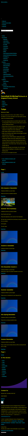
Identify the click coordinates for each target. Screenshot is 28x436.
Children (3, 102)
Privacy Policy (18, 422)
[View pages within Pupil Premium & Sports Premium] (16, 53)
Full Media (13, 422)
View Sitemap (20, 420)
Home (3, 101)
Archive (2, 172)
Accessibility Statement (5, 422)
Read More (3, 196)
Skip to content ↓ (4, 1)
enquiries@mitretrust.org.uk (5, 416)
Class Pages (4, 104)
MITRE (2, 400)
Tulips (3, 106)
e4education (14, 420)
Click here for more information (7, 430)
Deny (3, 432)
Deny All (5, 432)
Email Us (3, 398)
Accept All (2, 432)
